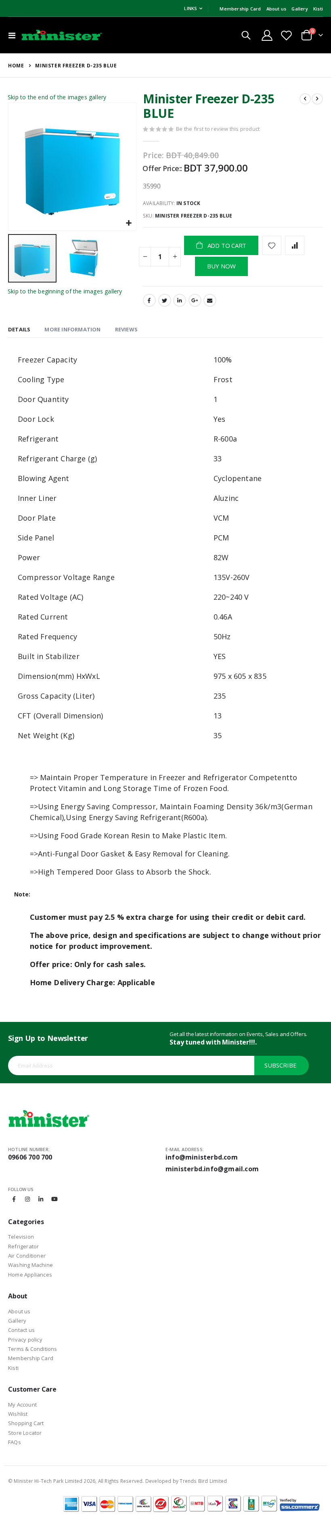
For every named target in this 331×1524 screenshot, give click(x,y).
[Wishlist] (286, 35)
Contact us (21, 1330)
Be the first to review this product (218, 128)
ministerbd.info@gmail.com (212, 1168)
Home (16, 65)
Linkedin (41, 1199)
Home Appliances (30, 1274)
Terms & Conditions (32, 1348)
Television (21, 1236)
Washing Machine (30, 1265)
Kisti (318, 9)
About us (276, 9)
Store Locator (25, 1432)
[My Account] (267, 35)
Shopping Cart (26, 1423)
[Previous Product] (305, 99)
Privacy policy (25, 1339)
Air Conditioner (27, 1255)
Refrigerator (23, 1246)
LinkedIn (179, 300)
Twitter (164, 300)
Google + (195, 300)
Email (209, 300)
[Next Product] (317, 99)
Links (190, 8)
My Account (22, 1404)
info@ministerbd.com (202, 1157)
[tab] (19, 330)
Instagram (27, 1199)
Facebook (149, 300)
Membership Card (240, 9)
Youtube (54, 1199)
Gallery (299, 9)
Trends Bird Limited (203, 1481)
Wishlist (18, 1413)
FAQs (14, 1442)
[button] (129, 223)
